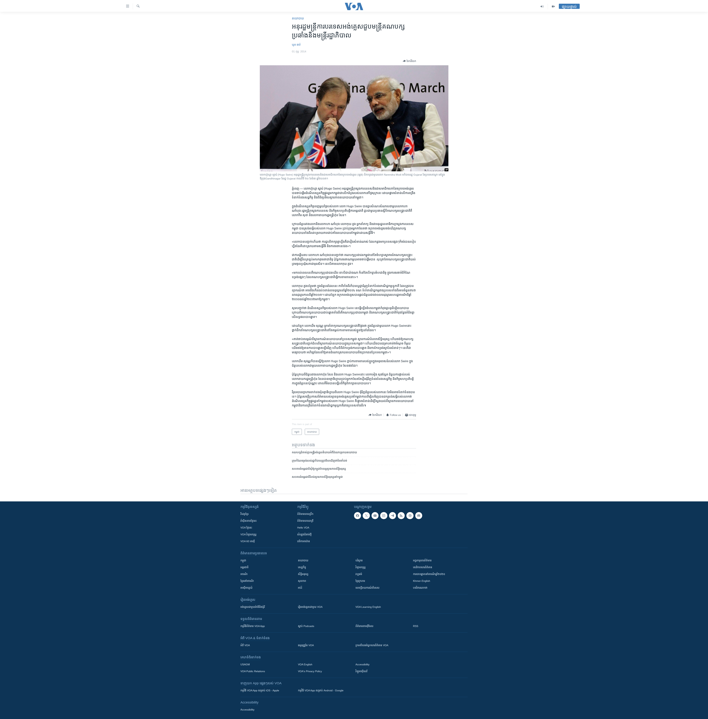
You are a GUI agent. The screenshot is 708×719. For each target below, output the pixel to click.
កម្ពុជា (243, 560)
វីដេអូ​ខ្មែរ (244, 513)
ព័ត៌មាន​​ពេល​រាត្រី (305, 520)
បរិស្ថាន (359, 560)
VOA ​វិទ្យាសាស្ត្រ (248, 534)
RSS (415, 626)
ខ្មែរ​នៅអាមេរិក (247, 580)
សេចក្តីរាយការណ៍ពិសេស (367, 587)
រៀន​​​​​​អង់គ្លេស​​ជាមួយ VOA (310, 606)
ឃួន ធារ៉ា (296, 44)
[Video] (553, 6)
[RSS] (401, 515)
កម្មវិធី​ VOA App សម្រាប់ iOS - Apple (259, 690)
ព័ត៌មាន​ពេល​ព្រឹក (305, 513)
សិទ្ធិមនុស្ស (303, 574)
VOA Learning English (368, 606)
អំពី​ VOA (245, 645)
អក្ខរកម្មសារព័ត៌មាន (422, 560)
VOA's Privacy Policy (310, 671)
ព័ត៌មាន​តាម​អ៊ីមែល (364, 626)
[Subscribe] (418, 515)
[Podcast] (409, 515)
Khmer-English (421, 580)
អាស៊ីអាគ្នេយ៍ (246, 587)
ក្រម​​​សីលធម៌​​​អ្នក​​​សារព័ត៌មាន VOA (371, 645)
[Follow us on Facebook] (357, 515)
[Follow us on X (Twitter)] (366, 515)
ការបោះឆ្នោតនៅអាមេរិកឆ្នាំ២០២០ (429, 574)
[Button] (409, 61)
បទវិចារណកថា (420, 587)
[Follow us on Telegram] (392, 515)
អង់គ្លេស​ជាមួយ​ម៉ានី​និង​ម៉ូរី (252, 606)
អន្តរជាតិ (244, 567)
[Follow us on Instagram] (383, 515)
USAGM (245, 664)
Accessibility (362, 664)
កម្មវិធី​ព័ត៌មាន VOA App (252, 626)
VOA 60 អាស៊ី (247, 541)
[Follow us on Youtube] (375, 515)
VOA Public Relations (252, 671)
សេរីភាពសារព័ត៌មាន (422, 567)
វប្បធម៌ (358, 574)
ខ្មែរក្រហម (360, 580)
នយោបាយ (298, 18)
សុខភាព (302, 580)
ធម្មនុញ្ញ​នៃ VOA (306, 645)
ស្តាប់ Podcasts (306, 626)
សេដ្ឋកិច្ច (302, 567)
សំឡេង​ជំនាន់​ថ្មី (304, 534)
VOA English (305, 664)
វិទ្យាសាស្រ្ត (360, 567)
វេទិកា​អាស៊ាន (303, 541)
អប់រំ (300, 587)
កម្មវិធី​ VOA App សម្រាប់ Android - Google (320, 690)
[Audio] (542, 6)
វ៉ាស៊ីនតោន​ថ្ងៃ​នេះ (248, 520)
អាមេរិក (244, 574)
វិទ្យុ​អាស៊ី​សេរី (361, 671)
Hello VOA (303, 527)
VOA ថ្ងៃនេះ (246, 527)
